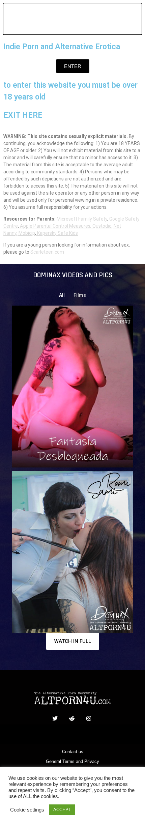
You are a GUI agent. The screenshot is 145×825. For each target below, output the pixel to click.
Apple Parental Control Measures (55, 226)
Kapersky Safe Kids (57, 233)
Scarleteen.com (47, 252)
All (62, 295)
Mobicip (27, 233)
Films (80, 295)
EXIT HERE (22, 115)
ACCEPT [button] (62, 809)
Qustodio (102, 226)
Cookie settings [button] (27, 810)
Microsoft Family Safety (82, 219)
